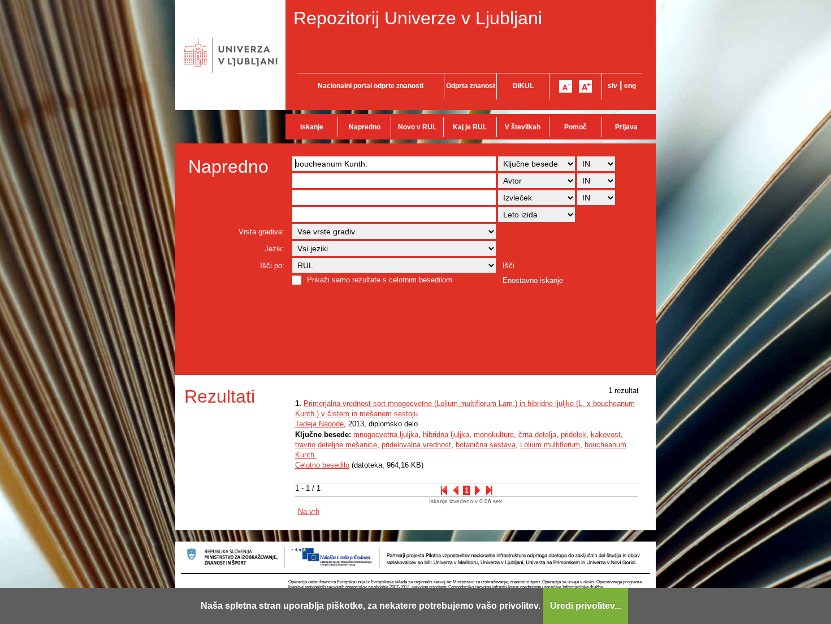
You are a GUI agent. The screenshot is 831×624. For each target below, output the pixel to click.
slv (612, 86)
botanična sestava (486, 444)
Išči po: (272, 265)
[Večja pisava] (585, 86)
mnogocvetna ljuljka (385, 434)
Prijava (626, 127)
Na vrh (308, 511)
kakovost (606, 434)
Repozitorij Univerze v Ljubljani (417, 18)
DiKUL (523, 86)
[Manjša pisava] (565, 86)
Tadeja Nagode (319, 424)
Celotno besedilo (322, 465)
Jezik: (274, 249)
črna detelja (537, 434)
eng (630, 86)
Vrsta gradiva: (261, 232)
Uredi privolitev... (585, 605)
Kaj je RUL (470, 127)
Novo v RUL (417, 127)
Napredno (364, 127)
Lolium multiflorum (550, 444)
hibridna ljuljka (446, 434)
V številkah (522, 127)
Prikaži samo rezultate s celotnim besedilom (379, 280)
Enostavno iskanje (533, 280)
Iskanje (311, 127)
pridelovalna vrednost (416, 444)
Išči (508, 265)
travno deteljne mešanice (336, 444)
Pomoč (575, 127)
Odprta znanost (470, 86)
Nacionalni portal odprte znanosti (370, 86)
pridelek (573, 434)
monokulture (494, 434)
